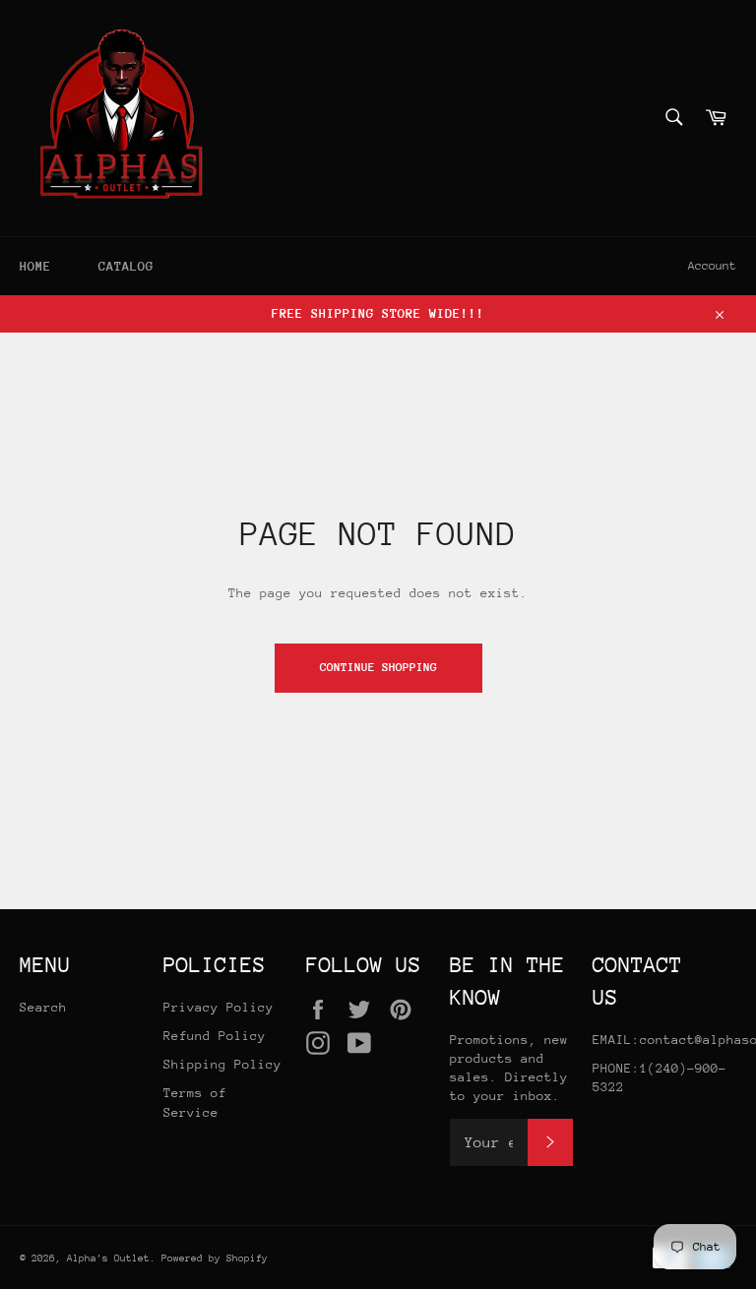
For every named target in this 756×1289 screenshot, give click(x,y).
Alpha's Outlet (108, 1258)
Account (712, 266)
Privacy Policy (218, 1007)
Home (35, 266)
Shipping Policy (222, 1064)
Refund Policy (214, 1035)
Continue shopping (378, 667)
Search (43, 1007)
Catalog (126, 266)
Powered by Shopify (214, 1258)
